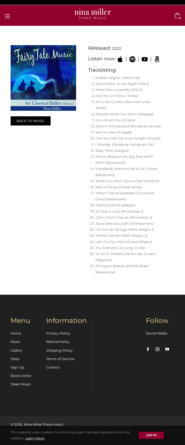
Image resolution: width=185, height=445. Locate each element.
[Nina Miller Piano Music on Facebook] (148, 349)
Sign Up (17, 367)
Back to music (31, 121)
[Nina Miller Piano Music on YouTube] (167, 349)
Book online (21, 376)
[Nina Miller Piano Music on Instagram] (157, 349)
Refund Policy (58, 342)
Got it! (151, 435)
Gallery (16, 350)
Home (16, 333)
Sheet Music (21, 384)
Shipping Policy (59, 350)
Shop (15, 359)
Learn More (34, 438)
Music (15, 342)
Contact (53, 367)
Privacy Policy (58, 333)
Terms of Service (60, 359)
